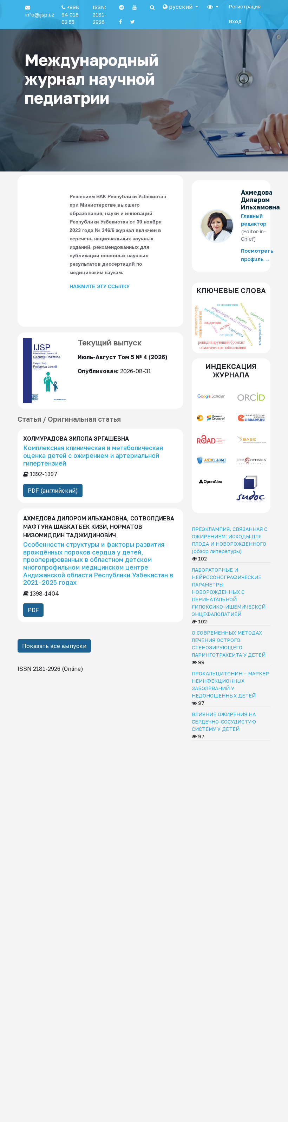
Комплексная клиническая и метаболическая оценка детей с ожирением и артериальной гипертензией (93, 455)
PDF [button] (33, 610)
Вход (235, 21)
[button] (180, 6)
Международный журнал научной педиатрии (91, 78)
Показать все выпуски (54, 645)
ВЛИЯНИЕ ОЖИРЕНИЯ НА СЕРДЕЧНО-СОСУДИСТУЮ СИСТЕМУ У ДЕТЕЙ (224, 721)
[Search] (152, 7)
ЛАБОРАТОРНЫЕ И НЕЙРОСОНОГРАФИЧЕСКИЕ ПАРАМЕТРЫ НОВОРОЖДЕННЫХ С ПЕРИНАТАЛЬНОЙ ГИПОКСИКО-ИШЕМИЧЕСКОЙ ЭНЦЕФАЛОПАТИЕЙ (229, 592)
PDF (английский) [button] (53, 490)
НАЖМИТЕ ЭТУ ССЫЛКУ (100, 286)
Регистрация (245, 6)
